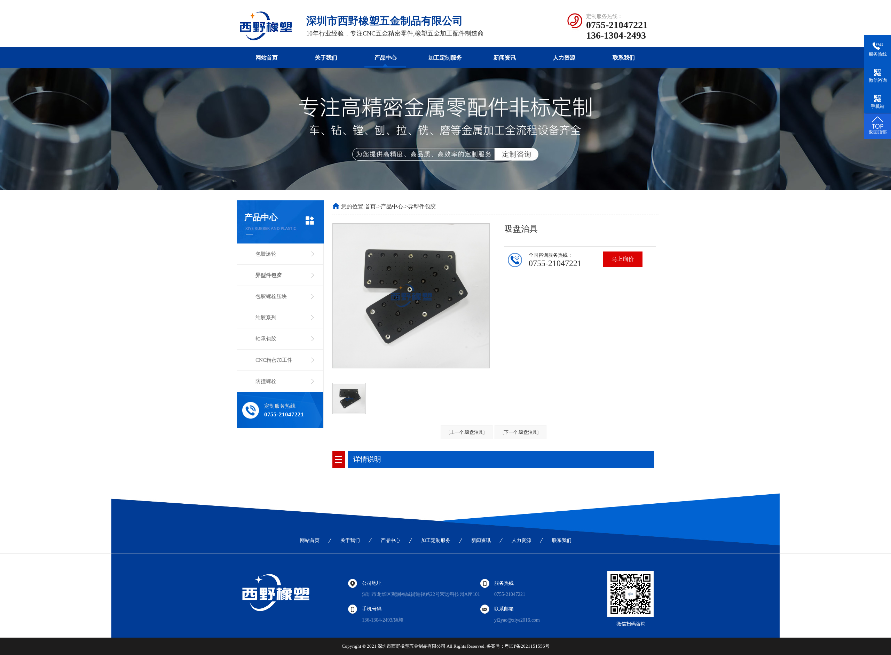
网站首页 (266, 58)
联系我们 (624, 58)
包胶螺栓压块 (271, 296)
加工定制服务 (445, 58)
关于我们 (326, 58)
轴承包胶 (265, 339)
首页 (370, 206)
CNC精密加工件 (273, 360)
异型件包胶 (268, 275)
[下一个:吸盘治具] (520, 432)
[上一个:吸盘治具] (466, 432)
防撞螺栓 (265, 381)
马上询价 (623, 259)
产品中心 (385, 58)
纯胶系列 (265, 317)
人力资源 (564, 58)
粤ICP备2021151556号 (527, 646)
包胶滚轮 (265, 254)
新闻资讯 (505, 58)
